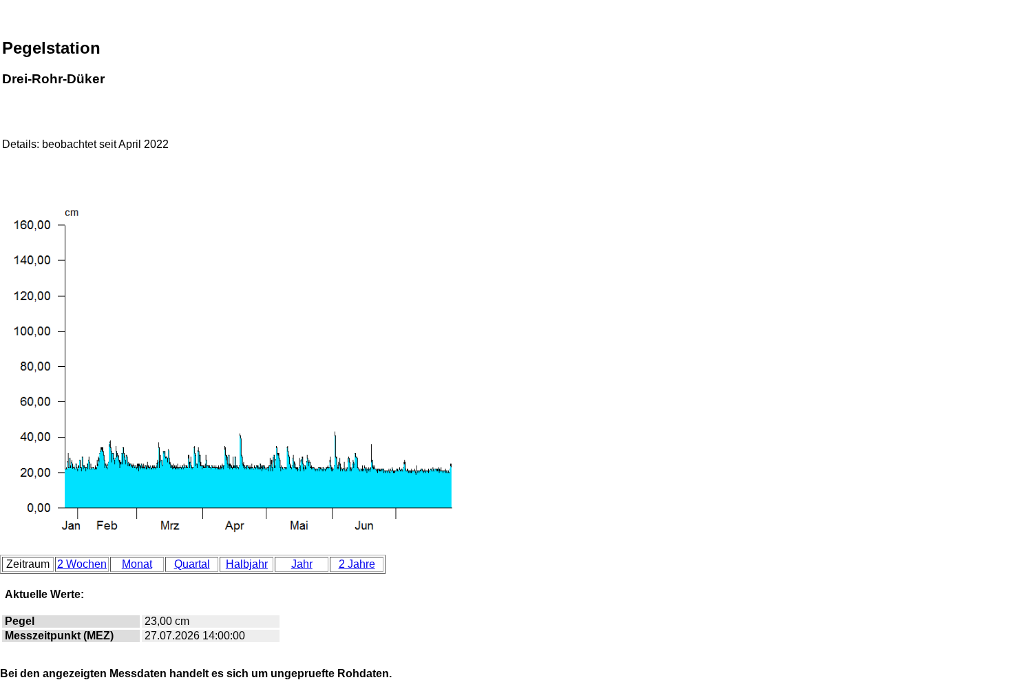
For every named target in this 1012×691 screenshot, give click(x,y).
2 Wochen (82, 564)
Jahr (302, 564)
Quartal (192, 564)
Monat (137, 564)
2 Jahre (357, 564)
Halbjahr (247, 564)
